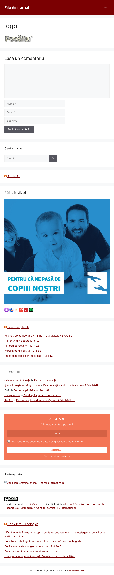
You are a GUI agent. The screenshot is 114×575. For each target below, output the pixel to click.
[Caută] (53, 158)
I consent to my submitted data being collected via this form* (47, 441)
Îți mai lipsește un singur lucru (22, 385)
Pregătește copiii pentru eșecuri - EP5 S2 (28, 355)
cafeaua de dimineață (17, 380)
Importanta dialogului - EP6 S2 (22, 350)
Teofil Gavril (32, 504)
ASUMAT (13, 176)
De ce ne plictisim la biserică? (31, 390)
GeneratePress (76, 570)
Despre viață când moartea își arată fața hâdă (72, 385)
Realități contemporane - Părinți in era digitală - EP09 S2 (38, 335)
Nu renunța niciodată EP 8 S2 (21, 340)
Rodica (8, 400)
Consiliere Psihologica (22, 524)
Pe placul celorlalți (45, 380)
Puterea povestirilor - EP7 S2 (21, 345)
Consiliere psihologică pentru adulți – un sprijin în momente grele (42, 541)
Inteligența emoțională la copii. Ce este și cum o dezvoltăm (39, 556)
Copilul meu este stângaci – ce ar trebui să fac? (32, 546)
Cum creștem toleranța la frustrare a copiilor (30, 551)
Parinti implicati (18, 327)
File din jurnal (16, 7)
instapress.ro (12, 395)
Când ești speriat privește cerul (42, 395)
